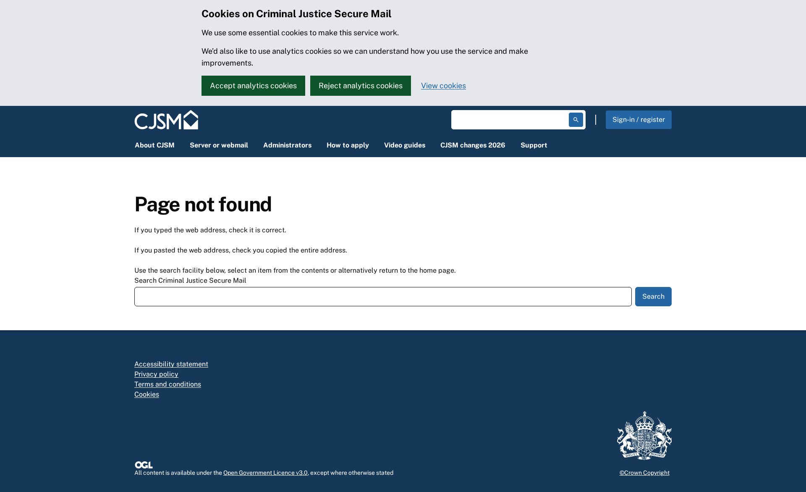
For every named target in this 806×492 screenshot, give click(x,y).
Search (653, 296)
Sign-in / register (638, 120)
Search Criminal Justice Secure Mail (190, 280)
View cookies (443, 85)
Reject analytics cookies (361, 85)
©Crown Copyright (645, 472)
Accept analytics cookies (253, 85)
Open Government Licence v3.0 (265, 472)
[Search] (576, 120)
